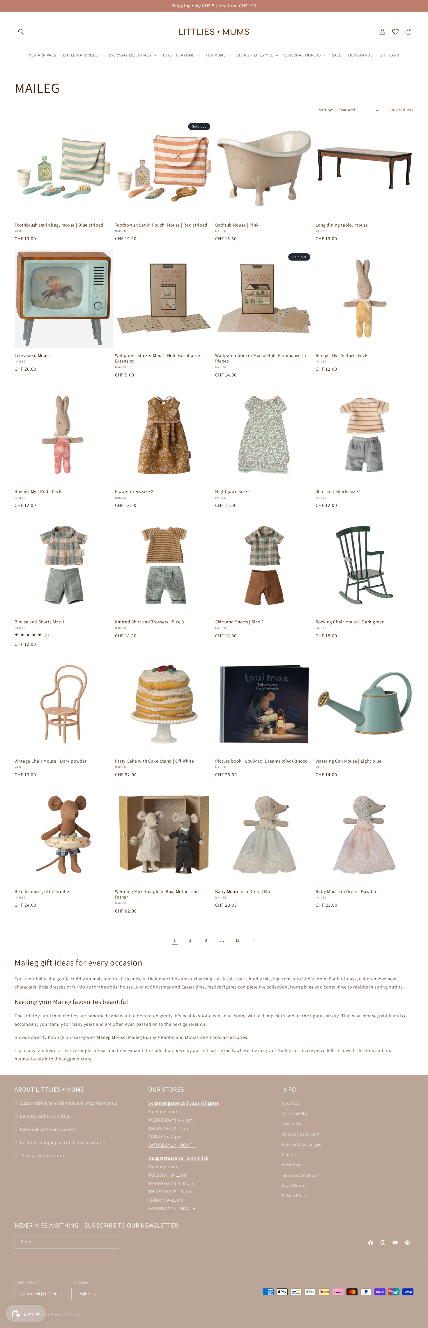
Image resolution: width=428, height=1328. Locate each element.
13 (238, 940)
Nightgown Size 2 (233, 491)
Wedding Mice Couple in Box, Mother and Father (157, 894)
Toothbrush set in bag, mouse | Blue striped (59, 225)
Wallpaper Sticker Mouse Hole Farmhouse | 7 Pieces (261, 358)
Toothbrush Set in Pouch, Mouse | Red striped (161, 225)
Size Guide (292, 1123)
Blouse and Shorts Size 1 (39, 622)
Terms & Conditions (300, 1174)
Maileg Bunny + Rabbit (151, 1037)
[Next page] (253, 940)
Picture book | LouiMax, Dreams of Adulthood (261, 761)
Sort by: (326, 109)
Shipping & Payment (301, 1133)
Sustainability (295, 1113)
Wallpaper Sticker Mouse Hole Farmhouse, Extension (158, 358)
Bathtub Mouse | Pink (237, 225)
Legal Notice (293, 1185)
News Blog (292, 1164)
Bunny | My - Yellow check (342, 355)
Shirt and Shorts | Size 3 (239, 622)
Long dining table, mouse (342, 225)
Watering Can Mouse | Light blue (349, 761)
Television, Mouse (33, 355)
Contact (289, 1154)
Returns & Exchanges (301, 1144)
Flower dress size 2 (134, 491)
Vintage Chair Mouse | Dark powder (51, 761)
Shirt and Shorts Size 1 (339, 491)
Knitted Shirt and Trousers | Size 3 (149, 622)
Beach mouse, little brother (43, 891)
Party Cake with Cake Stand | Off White (154, 761)
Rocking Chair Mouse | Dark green (350, 622)
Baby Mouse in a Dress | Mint (244, 891)
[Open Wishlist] (395, 31)
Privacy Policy (294, 1195)
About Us (291, 1103)
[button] (21, 31)
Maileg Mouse (111, 1037)
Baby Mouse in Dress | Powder (346, 891)
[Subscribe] (112, 1242)
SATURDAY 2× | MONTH (171, 1145)
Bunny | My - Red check (38, 491)
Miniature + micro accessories (216, 1037)
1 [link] (175, 940)
